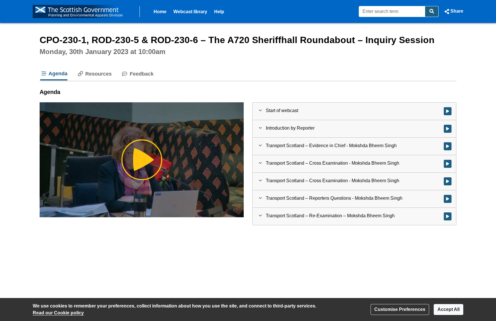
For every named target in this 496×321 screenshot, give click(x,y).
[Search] (432, 11)
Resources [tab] (98, 74)
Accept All (448, 309)
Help (219, 11)
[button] (453, 11)
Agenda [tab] (57, 73)
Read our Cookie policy (58, 312)
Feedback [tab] (140, 74)
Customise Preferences (399, 309)
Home (160, 11)
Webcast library (190, 11)
